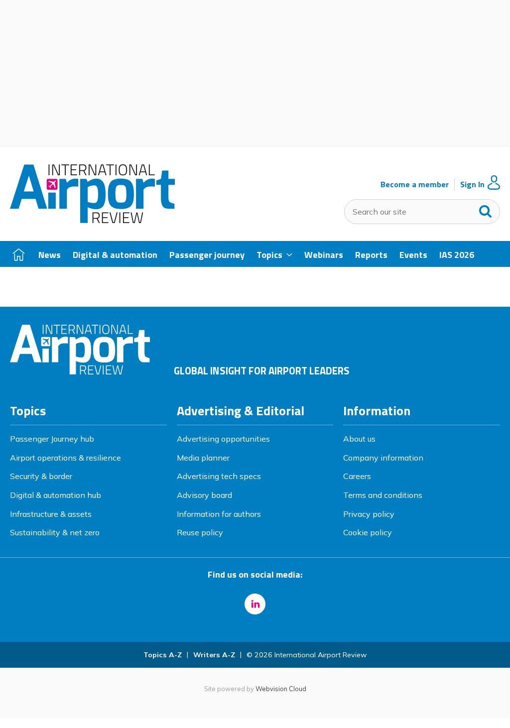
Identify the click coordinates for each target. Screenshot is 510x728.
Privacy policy (368, 514)
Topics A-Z (162, 654)
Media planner (203, 458)
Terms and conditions (382, 495)
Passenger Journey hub (52, 439)
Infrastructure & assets (51, 514)
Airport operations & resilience (65, 458)
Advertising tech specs (219, 476)
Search (486, 209)
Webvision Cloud (280, 689)
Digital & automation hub (55, 495)
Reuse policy (200, 532)
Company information (383, 458)
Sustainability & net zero (55, 532)
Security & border (41, 476)
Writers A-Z (214, 654)
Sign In (472, 184)
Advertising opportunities (223, 439)
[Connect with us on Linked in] (255, 604)
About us (359, 439)
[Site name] (92, 220)
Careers (357, 476)
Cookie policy (367, 532)
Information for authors (219, 514)
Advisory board (204, 495)
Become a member (415, 184)
